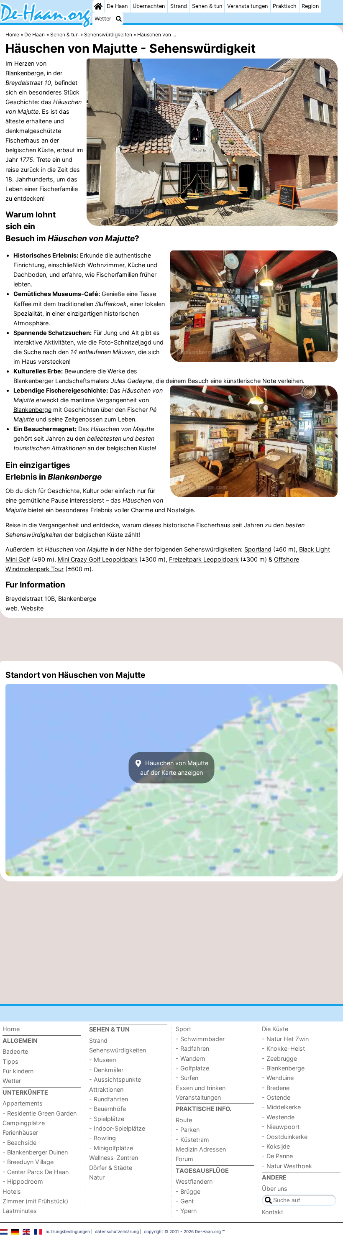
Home (11, 1028)
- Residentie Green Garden (40, 1113)
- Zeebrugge (279, 1058)
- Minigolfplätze (111, 1148)
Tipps (10, 1061)
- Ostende (276, 1097)
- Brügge (188, 1191)
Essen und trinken (200, 1087)
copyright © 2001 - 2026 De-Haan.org (182, 1231)
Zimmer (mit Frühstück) (35, 1201)
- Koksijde (276, 1146)
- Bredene (275, 1087)
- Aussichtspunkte (115, 1079)
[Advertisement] (171, 640)
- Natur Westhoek (287, 1166)
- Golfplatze (192, 1068)
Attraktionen (106, 1089)
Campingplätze (24, 1122)
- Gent (185, 1201)
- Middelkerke (281, 1107)
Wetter (103, 18)
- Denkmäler (106, 1069)
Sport (183, 1028)
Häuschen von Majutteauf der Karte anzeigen (174, 767)
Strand (178, 6)
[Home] (98, 6)
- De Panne (277, 1155)
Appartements (23, 1103)
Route (184, 1120)
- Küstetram (192, 1139)
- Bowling (102, 1137)
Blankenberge (24, 73)
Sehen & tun (207, 6)
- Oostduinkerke (284, 1136)
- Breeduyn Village (28, 1161)
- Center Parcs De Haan (36, 1171)
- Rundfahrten (108, 1099)
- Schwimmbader (200, 1038)
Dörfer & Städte (110, 1167)
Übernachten (149, 6)
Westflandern (194, 1181)
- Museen (102, 1059)
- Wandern (190, 1058)
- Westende (278, 1117)
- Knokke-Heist (283, 1048)
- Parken (188, 1129)
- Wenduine (278, 1077)
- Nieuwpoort (280, 1126)
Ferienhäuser (20, 1132)
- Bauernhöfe (107, 1108)
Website (32, 608)
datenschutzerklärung (117, 1231)
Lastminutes (20, 1210)
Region (310, 6)
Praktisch (285, 6)
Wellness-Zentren (113, 1157)
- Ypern (186, 1210)
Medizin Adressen (201, 1149)
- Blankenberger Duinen (35, 1152)
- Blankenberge (283, 1068)
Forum (184, 1158)
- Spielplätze (106, 1118)
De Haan (117, 6)
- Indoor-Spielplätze (117, 1128)
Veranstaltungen (247, 6)
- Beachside (19, 1142)
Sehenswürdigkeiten (117, 1050)
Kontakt (272, 1211)
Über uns (274, 1188)
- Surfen (187, 1077)
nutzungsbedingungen (68, 1231)
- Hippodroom (23, 1181)
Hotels (12, 1191)
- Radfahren (192, 1048)
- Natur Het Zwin (285, 1038)
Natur (97, 1177)
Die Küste (275, 1028)
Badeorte (15, 1051)
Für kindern (18, 1071)
